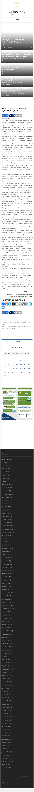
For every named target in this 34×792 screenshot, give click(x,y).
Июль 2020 (5, 691)
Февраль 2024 (6, 554)
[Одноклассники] (6, 303)
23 (29, 368)
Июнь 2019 (5, 733)
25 (9, 372)
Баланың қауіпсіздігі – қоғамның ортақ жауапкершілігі (15, 89)
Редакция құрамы (22, 778)
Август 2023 (5, 573)
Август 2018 (5, 764)
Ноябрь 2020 (5, 678)
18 (9, 368)
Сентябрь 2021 (6, 647)
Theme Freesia (18, 783)
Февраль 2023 (6, 592)
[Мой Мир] (9, 303)
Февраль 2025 (6, 516)
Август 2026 (5, 459)
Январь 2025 (5, 519)
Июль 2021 (5, 653)
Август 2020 (5, 688)
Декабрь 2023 (6, 561)
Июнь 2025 (5, 503)
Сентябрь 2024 (6, 532)
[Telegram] (3, 307)
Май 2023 (4, 583)
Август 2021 (5, 650)
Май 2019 (4, 736)
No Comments (8, 47)
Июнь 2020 (5, 694)
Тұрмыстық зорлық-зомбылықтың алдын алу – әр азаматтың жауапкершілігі (16, 67)
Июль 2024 (5, 538)
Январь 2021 (5, 672)
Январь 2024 (5, 557)
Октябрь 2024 (6, 529)
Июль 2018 (5, 768)
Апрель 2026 (5, 472)
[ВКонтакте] (3, 303)
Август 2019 (5, 726)
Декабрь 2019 (6, 713)
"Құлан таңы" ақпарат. (10, 44)
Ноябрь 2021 (5, 640)
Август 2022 (5, 612)
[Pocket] (16, 303)
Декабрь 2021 (6, 637)
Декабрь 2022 (6, 599)
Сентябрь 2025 (6, 494)
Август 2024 (5, 535)
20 (17, 368)
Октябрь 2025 (6, 491)
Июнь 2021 (5, 656)
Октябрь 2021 (6, 643)
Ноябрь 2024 (5, 526)
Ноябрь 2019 (5, 717)
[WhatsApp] (26, 303)
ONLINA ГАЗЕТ (24, 776)
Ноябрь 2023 (5, 564)
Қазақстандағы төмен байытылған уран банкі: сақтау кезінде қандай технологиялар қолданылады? (16, 54)
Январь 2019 (5, 748)
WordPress (26, 783)
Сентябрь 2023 (6, 570)
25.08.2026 (23, 44)
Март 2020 (5, 704)
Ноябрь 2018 (5, 755)
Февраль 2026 (6, 478)
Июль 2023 (5, 577)
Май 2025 (4, 507)
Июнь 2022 (5, 618)
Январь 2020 (5, 710)
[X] (13, 303)
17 (5, 368)
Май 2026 (4, 468)
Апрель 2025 (5, 510)
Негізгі (6, 776)
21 (21, 368)
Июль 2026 (5, 462)
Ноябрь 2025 (5, 487)
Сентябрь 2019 (6, 723)
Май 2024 (4, 545)
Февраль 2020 (6, 707)
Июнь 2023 (5, 580)
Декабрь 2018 (6, 752)
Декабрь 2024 (6, 522)
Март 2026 (5, 475)
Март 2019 (5, 742)
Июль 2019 (5, 729)
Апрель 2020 (5, 701)
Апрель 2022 (5, 624)
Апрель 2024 (5, 548)
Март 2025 (5, 513)
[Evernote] (20, 303)
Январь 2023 (5, 596)
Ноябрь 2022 (5, 602)
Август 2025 (5, 497)
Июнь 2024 (5, 542)
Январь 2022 (5, 634)
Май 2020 (4, 697)
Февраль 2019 (6, 745)
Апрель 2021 (5, 662)
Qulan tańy (17, 12)
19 (13, 368)
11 (9, 364)
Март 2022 (5, 627)
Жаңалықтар (7, 36)
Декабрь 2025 (6, 484)
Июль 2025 (5, 500)
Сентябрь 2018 (6, 761)
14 (21, 364)
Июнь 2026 (5, 465)
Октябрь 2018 (6, 758)
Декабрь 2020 (6, 675)
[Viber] (23, 303)
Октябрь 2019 (6, 720)
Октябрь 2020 (6, 682)
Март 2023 (5, 589)
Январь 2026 (5, 481)
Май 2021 (4, 659)
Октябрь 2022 (6, 605)
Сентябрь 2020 (6, 685)
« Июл (3, 379)
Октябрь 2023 (6, 567)
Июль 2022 (5, 615)
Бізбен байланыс (11, 779)
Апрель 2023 (5, 586)
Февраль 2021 (6, 669)
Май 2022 (4, 621)
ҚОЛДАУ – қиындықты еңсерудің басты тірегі (14, 41)
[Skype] (30, 303)
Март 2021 (5, 666)
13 (17, 364)
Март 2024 (5, 551)
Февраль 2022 (6, 631)
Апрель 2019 (5, 739)
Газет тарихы (15, 776)
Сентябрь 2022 (6, 608)
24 (5, 372)
